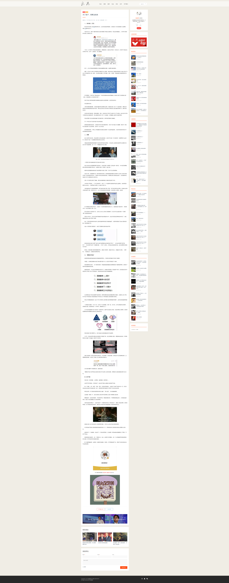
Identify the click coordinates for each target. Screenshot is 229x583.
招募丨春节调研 (139, 317)
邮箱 (99, 554)
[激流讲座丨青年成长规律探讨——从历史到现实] (133, 300)
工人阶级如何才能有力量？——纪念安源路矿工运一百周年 (141, 206)
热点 (101, 4)
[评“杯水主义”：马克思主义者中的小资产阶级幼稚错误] (133, 69)
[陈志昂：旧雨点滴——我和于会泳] (133, 249)
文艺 (121, 4)
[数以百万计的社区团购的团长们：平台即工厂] (133, 57)
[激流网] (86, 3)
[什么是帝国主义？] (133, 132)
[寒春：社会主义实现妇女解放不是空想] (133, 155)
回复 (140, 25)
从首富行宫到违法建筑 (102, 542)
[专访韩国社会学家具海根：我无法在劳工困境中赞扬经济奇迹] (133, 173)
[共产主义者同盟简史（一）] (133, 213)
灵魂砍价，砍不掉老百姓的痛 (141, 103)
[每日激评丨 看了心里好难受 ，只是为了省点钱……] (120, 536)
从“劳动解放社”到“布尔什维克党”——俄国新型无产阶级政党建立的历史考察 (141, 125)
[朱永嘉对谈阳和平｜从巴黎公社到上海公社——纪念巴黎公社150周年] (133, 262)
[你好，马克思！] (133, 75)
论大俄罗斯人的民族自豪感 (141, 148)
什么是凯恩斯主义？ (139, 142)
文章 (137, 25)
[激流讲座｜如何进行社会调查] (133, 269)
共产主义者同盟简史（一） (141, 212)
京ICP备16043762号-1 (95, 578)
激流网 (103, 20)
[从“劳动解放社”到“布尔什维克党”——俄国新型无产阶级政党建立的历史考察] (133, 124)
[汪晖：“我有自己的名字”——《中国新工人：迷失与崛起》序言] (133, 180)
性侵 (87, 12)
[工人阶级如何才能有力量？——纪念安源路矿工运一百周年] (133, 206)
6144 (137, 24)
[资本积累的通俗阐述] (133, 63)
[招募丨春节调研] (133, 318)
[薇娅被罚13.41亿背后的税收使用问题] (133, 98)
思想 (105, 4)
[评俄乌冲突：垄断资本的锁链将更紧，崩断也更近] (133, 92)
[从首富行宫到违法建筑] (105, 536)
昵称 (84, 554)
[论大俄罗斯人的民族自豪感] (133, 149)
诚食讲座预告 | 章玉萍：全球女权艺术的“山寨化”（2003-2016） (141, 287)
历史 (117, 4)
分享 (110, 509)
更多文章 (139, 28)
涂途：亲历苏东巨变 (139, 218)
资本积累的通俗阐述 (139, 62)
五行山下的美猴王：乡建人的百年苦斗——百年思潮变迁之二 (141, 110)
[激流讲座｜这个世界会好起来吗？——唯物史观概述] (133, 281)
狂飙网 (137, 329)
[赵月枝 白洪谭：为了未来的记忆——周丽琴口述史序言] (133, 194)
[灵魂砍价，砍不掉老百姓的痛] (133, 104)
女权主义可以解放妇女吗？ (141, 166)
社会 (113, 4)
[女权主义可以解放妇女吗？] (133, 167)
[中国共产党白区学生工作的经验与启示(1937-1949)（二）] (133, 237)
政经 (109, 4)
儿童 (84, 12)
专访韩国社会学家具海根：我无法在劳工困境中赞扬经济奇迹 (141, 173)
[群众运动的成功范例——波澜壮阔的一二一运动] (133, 231)
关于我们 (126, 4)
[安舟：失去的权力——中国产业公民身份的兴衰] (133, 161)
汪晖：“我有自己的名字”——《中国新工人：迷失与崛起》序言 (141, 180)
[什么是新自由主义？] (133, 137)
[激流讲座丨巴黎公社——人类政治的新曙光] (133, 294)
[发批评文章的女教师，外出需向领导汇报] (90, 536)
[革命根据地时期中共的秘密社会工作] (133, 200)
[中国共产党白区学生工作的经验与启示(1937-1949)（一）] (133, 243)
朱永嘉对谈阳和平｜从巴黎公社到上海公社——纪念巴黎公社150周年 (141, 262)
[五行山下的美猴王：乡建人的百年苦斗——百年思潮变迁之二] (133, 110)
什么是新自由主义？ (139, 136)
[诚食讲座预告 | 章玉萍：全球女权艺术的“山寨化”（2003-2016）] (133, 287)
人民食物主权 (133, 329)
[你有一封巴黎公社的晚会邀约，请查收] (133, 312)
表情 (85, 566)
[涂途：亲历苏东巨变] (133, 219)
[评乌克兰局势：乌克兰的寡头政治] (133, 80)
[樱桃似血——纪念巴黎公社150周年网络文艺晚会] (133, 306)
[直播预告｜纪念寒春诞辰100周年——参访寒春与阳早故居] (133, 275)
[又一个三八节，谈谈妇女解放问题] (133, 86)
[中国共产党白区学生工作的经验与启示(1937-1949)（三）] (133, 225)
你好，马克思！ (139, 73)
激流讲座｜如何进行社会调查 (141, 268)
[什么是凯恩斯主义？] (133, 143)
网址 (113, 554)
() (101, 509)
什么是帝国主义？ (139, 130)
